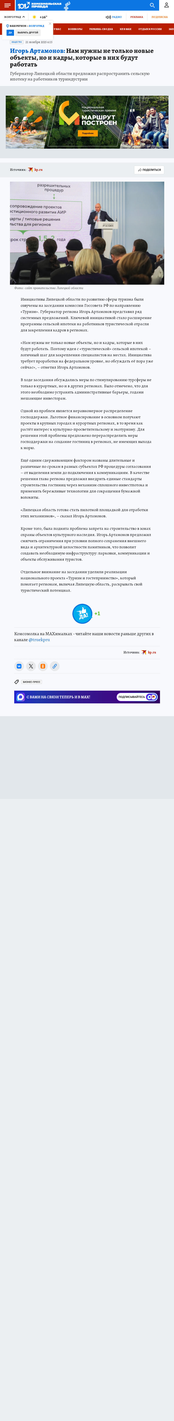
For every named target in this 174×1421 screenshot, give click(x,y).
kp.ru (39, 169)
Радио (117, 17)
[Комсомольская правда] (39, 5)
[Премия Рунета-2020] (65, 5)
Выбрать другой (28, 32)
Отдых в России (150, 29)
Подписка (160, 17)
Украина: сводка (101, 29)
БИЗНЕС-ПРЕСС (31, 682)
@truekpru (39, 639)
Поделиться (152, 169)
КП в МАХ (125, 29)
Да (10, 32)
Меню (7, 5)
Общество (16, 42)
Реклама (136, 17)
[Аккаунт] (166, 5)
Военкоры (75, 29)
